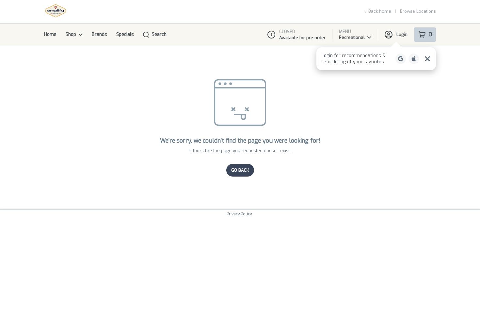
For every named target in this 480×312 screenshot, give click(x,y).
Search (159, 34)
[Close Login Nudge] (427, 58)
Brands (99, 34)
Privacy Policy (239, 214)
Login (402, 34)
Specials (125, 34)
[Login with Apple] (413, 59)
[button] (376, 58)
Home (50, 34)
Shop (71, 34)
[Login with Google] (400, 59)
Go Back (240, 170)
